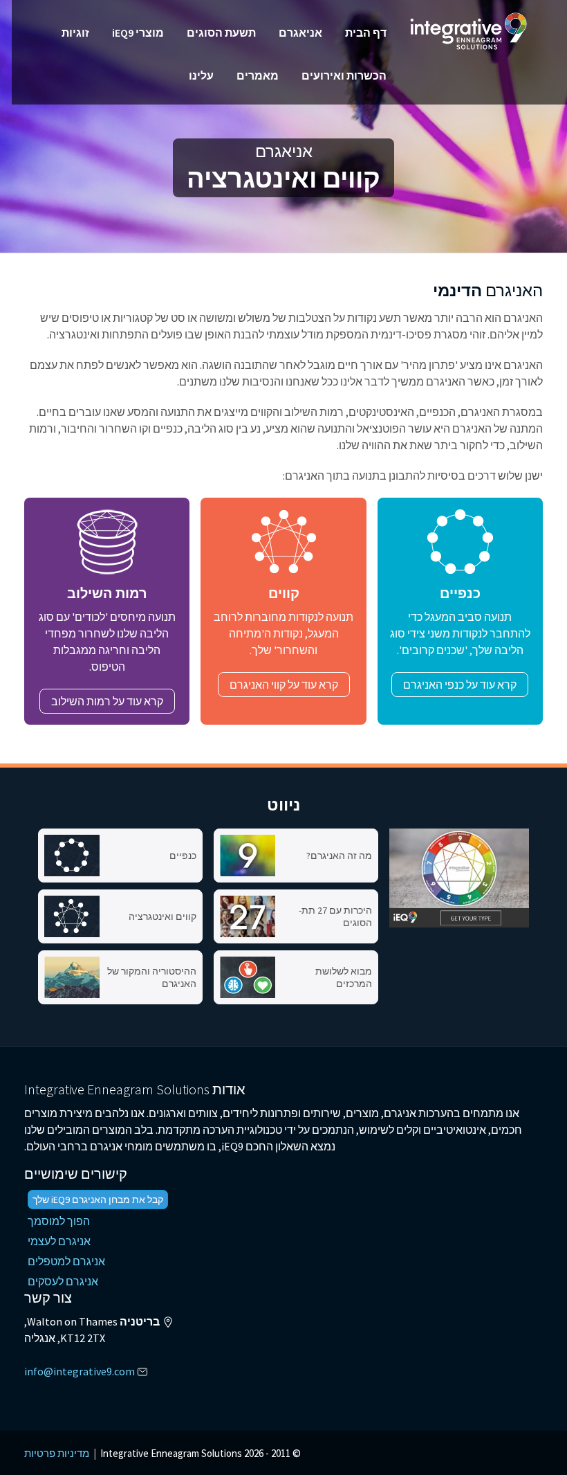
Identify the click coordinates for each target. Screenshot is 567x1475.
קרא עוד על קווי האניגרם (284, 684)
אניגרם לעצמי (59, 1241)
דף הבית (366, 32)
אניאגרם (300, 32)
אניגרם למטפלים (66, 1261)
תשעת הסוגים (221, 32)
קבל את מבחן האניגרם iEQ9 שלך (97, 1199)
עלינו (201, 75)
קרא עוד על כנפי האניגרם (460, 684)
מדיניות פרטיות (56, 1453)
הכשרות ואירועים (344, 75)
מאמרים (257, 75)
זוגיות (75, 32)
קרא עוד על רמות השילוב (107, 701)
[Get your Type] (459, 878)
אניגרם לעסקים (63, 1281)
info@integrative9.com (79, 1371)
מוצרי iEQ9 (138, 32)
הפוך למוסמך (59, 1221)
